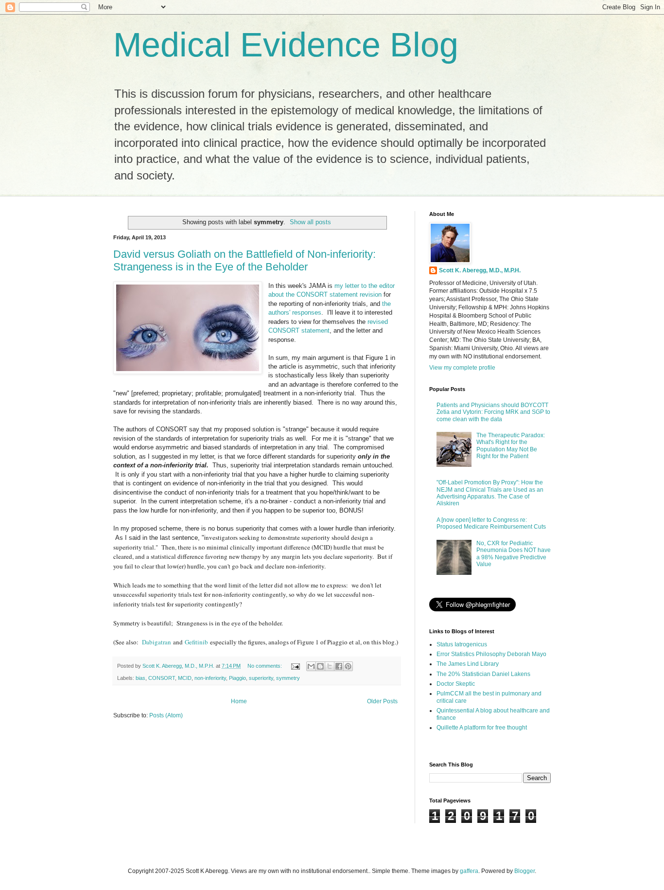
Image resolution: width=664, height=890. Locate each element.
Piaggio (237, 678)
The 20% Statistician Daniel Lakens (483, 674)
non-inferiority (210, 678)
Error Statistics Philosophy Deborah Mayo (491, 654)
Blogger (524, 871)
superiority (261, 678)
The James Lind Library (468, 663)
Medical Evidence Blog (285, 45)
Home (239, 701)
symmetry (288, 678)
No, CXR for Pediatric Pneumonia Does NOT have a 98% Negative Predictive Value (513, 554)
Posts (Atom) (166, 715)
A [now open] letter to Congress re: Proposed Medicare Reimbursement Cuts (491, 523)
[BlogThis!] (320, 666)
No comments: (265, 666)
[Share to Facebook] (339, 666)
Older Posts (382, 701)
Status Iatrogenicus (462, 644)
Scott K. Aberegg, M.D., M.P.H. (480, 270)
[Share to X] (329, 666)
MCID (185, 678)
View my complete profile (462, 367)
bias (140, 678)
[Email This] (311, 666)
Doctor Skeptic (456, 683)
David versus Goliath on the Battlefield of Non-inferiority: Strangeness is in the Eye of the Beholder (244, 260)
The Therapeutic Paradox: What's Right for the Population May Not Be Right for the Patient (510, 446)
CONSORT (161, 678)
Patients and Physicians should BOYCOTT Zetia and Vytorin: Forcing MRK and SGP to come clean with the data (493, 412)
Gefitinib (196, 642)
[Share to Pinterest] (348, 666)
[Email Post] (295, 666)
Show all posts (310, 222)
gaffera (469, 871)
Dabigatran (156, 642)
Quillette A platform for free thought (482, 727)
